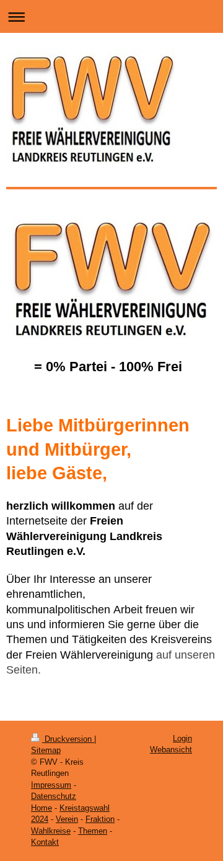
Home (41, 808)
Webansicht (171, 749)
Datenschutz (53, 796)
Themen (92, 831)
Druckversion (68, 739)
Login (182, 738)
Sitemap (46, 750)
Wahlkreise (51, 831)
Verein (67, 819)
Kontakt (45, 842)
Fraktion (100, 819)
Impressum (51, 785)
